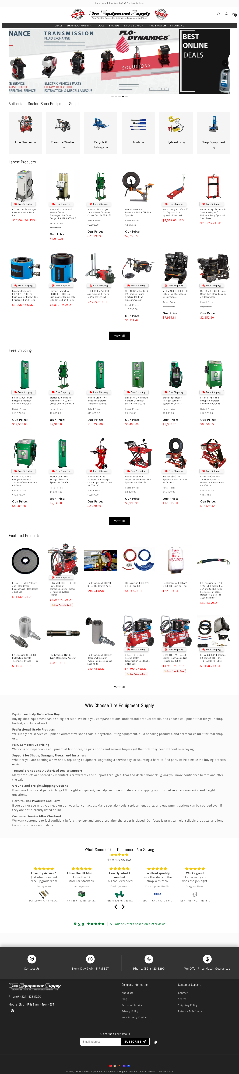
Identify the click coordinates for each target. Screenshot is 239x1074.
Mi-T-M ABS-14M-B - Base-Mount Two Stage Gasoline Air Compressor (213, 294)
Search (182, 999)
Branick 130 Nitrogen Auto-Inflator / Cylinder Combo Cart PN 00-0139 (99, 212)
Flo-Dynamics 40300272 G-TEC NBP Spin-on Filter (175, 584)
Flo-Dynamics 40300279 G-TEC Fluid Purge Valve (99, 584)
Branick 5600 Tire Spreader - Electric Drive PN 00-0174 (175, 479)
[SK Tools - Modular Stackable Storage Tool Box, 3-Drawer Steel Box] (44, 894)
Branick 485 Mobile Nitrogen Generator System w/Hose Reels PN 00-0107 (24, 481)
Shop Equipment (213, 142)
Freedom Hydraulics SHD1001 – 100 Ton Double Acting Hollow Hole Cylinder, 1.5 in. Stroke (25, 295)
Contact (183, 992)
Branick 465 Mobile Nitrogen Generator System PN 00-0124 (172, 400)
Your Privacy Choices (135, 1017)
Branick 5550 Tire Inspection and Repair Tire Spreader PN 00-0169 (138, 479)
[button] (79, 25)
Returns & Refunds (190, 1011)
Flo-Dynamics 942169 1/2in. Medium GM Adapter (63, 656)
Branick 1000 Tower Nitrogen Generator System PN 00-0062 (22, 400)
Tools (136, 142)
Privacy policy (108, 1071)
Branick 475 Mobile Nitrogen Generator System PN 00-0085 (210, 400)
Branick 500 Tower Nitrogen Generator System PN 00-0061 (60, 479)
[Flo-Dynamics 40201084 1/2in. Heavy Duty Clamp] (195, 894)
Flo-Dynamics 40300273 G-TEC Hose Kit (137, 584)
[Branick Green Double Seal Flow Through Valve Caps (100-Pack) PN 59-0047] (81, 894)
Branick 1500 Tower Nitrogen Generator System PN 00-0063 (97, 400)
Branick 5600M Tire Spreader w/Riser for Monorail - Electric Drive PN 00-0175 (212, 481)
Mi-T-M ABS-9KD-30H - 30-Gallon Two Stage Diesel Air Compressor (176, 294)
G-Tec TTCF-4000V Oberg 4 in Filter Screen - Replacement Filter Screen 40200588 (25, 587)
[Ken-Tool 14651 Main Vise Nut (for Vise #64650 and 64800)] (157, 894)
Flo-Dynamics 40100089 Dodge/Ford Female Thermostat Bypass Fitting (25, 658)
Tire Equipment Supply (86, 1071)
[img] (119, 854)
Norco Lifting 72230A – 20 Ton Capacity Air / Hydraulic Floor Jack (175, 212)
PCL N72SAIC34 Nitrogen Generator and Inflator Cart (24, 212)
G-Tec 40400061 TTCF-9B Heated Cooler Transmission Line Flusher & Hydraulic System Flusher (63, 589)
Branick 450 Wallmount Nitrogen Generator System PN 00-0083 (136, 400)
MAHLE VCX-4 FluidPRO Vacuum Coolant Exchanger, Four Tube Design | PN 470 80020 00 (63, 214)
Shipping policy (127, 1071)
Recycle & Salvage (100, 144)
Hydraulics (174, 142)
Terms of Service (132, 1005)
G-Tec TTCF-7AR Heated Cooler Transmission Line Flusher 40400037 (175, 658)
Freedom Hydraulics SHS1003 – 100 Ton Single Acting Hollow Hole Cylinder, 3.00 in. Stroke (62, 295)
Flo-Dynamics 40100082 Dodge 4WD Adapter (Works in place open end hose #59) (99, 659)
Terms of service (146, 1071)
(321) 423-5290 (154, 968)
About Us (127, 992)
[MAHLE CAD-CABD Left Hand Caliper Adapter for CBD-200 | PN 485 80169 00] (119, 894)
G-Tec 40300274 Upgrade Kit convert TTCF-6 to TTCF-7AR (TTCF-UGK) (213, 658)
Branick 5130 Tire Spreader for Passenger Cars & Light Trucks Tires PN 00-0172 (99, 481)
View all (119, 335)
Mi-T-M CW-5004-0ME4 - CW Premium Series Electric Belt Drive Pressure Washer (137, 295)
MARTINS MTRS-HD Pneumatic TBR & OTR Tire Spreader (138, 212)
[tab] (112, 96)
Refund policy (166, 1071)
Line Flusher (23, 142)
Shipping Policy (188, 1005)
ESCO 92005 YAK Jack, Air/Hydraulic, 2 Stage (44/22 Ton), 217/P (98, 294)
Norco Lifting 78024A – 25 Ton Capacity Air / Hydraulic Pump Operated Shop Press (213, 214)
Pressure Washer (63, 142)
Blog (124, 999)
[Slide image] (119, 61)
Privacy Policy (130, 1011)
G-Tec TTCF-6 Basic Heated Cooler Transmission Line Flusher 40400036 (137, 659)
